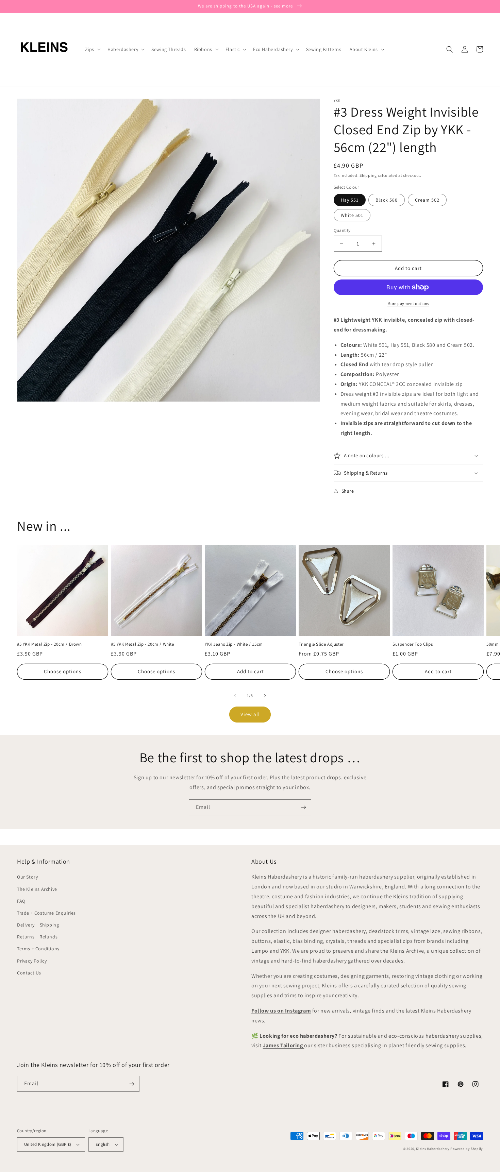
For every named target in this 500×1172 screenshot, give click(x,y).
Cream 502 (427, 200)
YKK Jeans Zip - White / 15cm (234, 644)
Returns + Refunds (37, 937)
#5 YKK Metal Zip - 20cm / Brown (49, 644)
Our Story (27, 877)
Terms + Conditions (38, 949)
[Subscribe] (303, 807)
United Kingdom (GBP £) (47, 1144)
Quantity (342, 230)
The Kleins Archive (37, 889)
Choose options (62, 671)
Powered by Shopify (466, 1148)
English (103, 1144)
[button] (92, 49)
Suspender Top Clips (413, 644)
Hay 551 (350, 200)
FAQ (21, 901)
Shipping (368, 175)
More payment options (408, 303)
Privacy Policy (32, 961)
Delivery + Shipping (38, 925)
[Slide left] (235, 695)
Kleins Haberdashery (432, 1148)
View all (250, 714)
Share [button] (347, 491)
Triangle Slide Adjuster (321, 644)
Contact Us (29, 973)
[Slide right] (264, 695)
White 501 (352, 215)
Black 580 (387, 200)
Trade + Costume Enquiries (46, 913)
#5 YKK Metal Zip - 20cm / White (142, 644)
